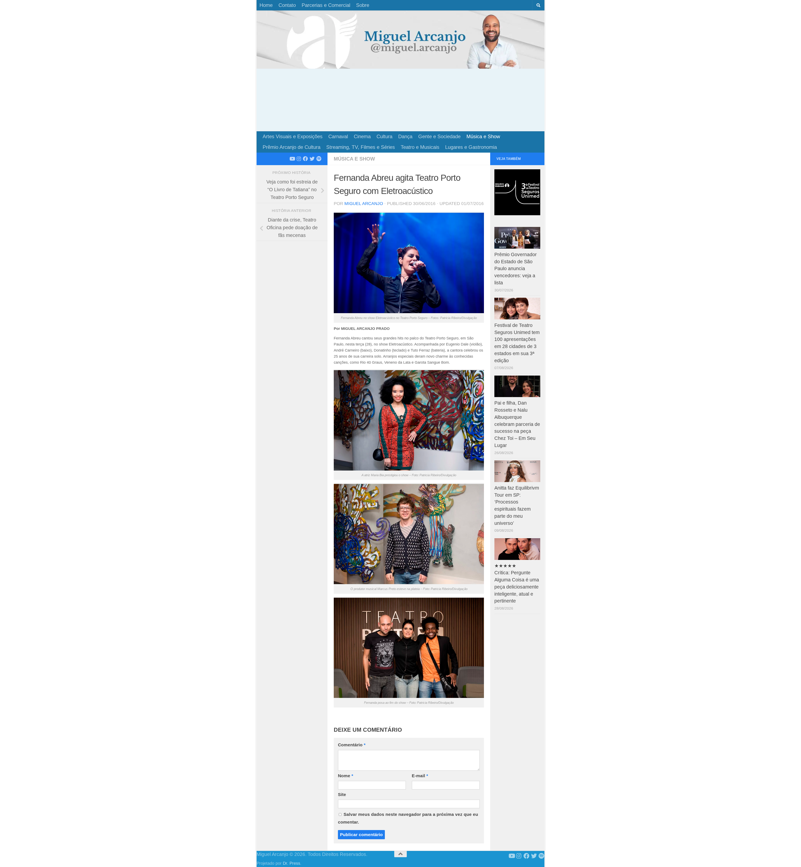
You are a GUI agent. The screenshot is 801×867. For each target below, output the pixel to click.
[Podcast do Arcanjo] (318, 158)
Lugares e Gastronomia (471, 147)
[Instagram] (298, 158)
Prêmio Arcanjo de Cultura (291, 147)
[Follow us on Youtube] (292, 158)
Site (342, 794)
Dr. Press (291, 863)
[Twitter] (312, 158)
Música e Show (483, 136)
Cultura (384, 136)
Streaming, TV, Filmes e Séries (360, 147)
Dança (405, 136)
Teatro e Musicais (420, 147)
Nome (345, 775)
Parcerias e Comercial (326, 5)
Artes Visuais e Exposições (292, 136)
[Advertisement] (400, 100)
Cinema (362, 136)
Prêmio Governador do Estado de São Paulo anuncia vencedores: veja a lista (515, 268)
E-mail (420, 775)
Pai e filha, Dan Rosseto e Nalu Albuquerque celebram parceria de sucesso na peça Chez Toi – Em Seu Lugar (517, 424)
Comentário (351, 744)
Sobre (362, 5)
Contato (287, 5)
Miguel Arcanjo (363, 203)
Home (266, 5)
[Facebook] (305, 158)
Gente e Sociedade (439, 136)
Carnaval (338, 136)
